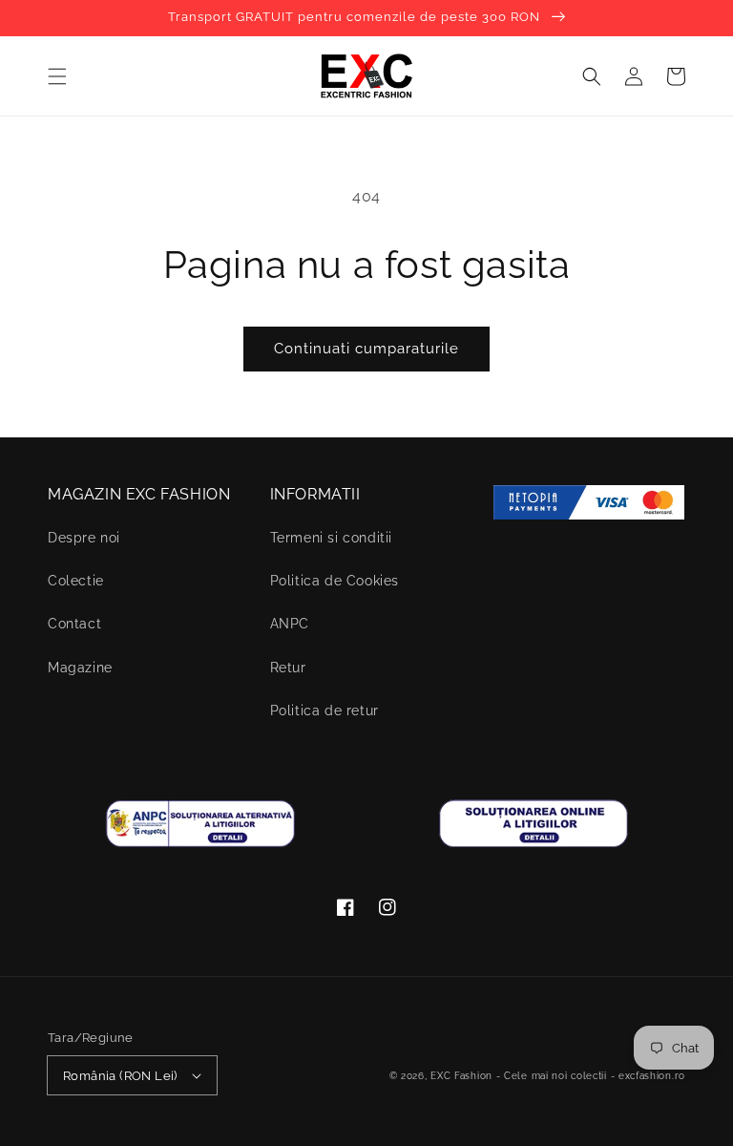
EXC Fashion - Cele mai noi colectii (518, 1076)
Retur (288, 667)
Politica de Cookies (334, 580)
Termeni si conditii (331, 537)
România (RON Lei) (120, 1076)
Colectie (76, 580)
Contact (74, 623)
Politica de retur (324, 710)
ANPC (289, 623)
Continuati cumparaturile (366, 348)
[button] (57, 76)
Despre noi (84, 537)
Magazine (80, 667)
